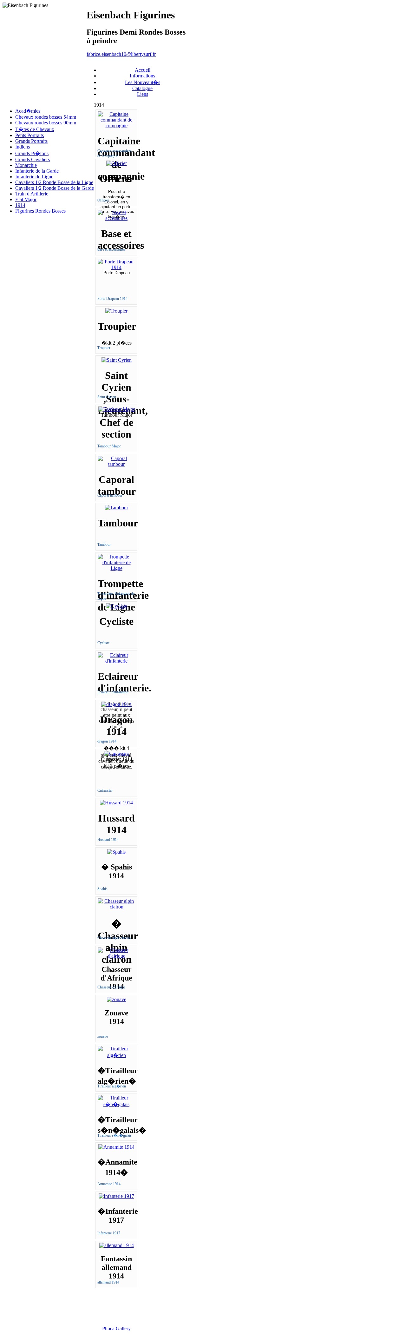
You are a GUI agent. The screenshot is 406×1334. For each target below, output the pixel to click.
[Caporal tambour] (116, 464)
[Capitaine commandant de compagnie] (116, 125)
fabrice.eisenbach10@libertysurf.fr (121, 54)
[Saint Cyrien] (117, 360)
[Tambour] (116, 507)
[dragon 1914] (116, 704)
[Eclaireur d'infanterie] (116, 661)
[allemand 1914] (116, 1245)
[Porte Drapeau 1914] (116, 267)
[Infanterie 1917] (116, 1196)
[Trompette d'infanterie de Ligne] (116, 568)
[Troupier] (116, 311)
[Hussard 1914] (116, 802)
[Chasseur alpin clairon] (116, 906)
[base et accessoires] (116, 218)
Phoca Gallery (116, 1328)
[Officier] (116, 163)
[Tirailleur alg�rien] (116, 1055)
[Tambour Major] (116, 409)
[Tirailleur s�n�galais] (116, 1104)
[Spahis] (116, 852)
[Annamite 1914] (116, 1147)
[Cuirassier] (116, 753)
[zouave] (116, 999)
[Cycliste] (116, 606)
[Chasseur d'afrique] (116, 956)
